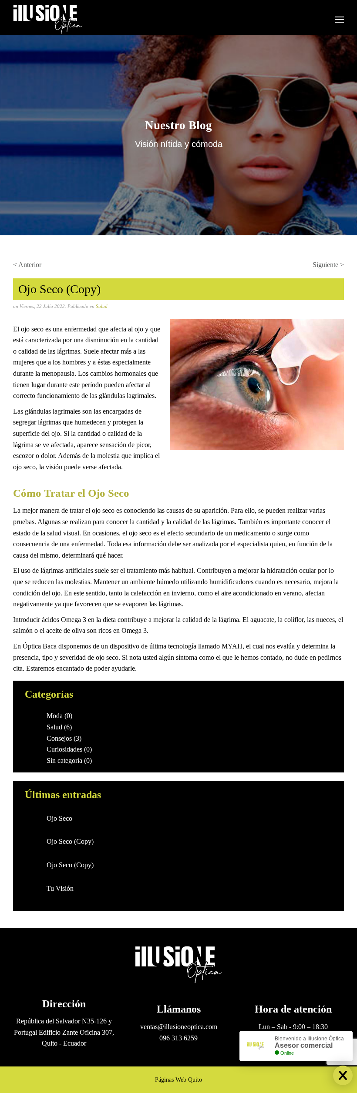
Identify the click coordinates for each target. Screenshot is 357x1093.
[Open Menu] (339, 20)
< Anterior (27, 264)
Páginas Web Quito (178, 1079)
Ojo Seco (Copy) (70, 841)
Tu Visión (60, 888)
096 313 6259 (178, 1038)
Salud (102, 306)
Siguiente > (328, 264)
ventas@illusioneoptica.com (178, 1026)
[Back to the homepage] (48, 19)
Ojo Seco (59, 818)
